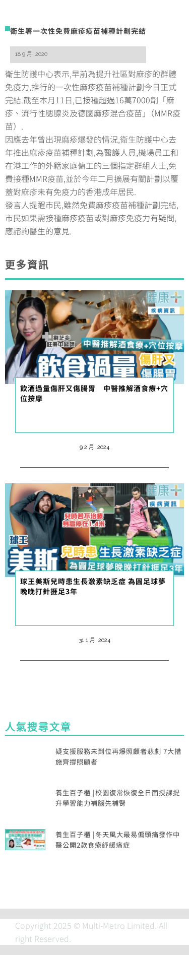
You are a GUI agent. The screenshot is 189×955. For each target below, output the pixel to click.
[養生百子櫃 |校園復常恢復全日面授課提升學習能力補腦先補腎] (25, 797)
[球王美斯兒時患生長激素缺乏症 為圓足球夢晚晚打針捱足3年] (94, 529)
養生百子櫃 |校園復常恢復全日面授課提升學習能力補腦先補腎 (117, 798)
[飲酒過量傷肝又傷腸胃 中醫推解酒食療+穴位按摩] (94, 336)
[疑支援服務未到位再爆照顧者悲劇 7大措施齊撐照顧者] (25, 755)
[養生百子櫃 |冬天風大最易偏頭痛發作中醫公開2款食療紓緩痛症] (25, 838)
